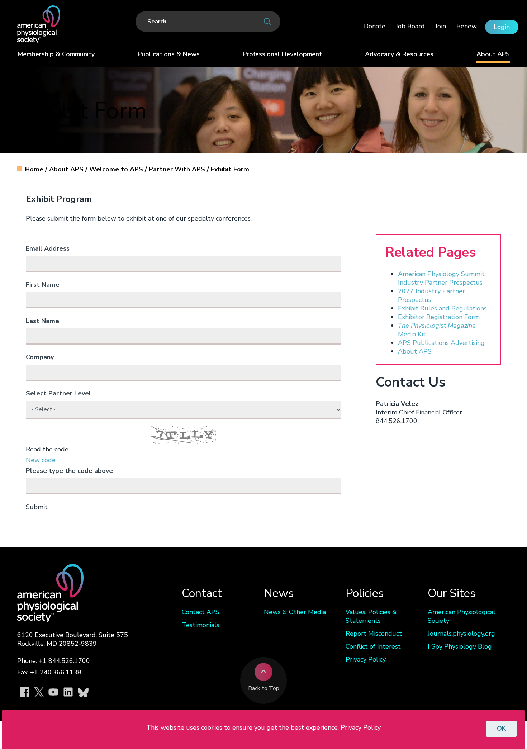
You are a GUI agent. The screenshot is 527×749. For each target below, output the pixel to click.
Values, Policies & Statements (371, 616)
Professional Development (282, 54)
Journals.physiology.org (461, 633)
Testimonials (200, 625)
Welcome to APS (117, 169)
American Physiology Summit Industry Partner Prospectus (441, 278)
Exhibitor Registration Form (439, 317)
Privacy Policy (366, 659)
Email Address (48, 248)
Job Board (410, 26)
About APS (493, 54)
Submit (37, 507)
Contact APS (200, 612)
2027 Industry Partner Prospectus (431, 295)
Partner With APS (178, 169)
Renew (466, 26)
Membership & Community (56, 54)
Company (40, 357)
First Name (43, 284)
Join (440, 26)
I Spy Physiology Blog (460, 646)
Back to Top (263, 688)
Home (35, 169)
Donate (374, 26)
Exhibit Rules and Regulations (442, 308)
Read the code (47, 449)
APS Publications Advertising (441, 342)
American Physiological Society (461, 616)
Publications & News (169, 54)
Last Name (42, 321)
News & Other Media (295, 612)
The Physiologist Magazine (437, 325)
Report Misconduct (374, 633)
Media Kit (412, 334)
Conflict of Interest (373, 646)
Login (502, 27)
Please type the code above (69, 470)
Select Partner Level (58, 393)
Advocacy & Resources (399, 54)
